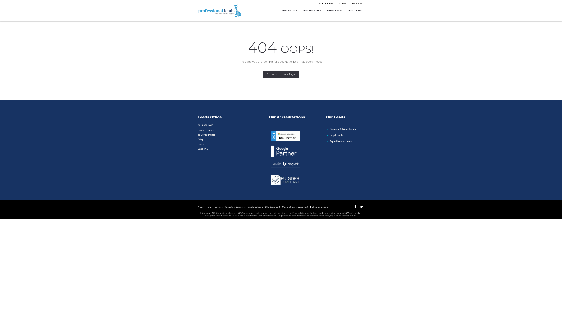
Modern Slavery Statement (295, 207)
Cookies (218, 207)
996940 (348, 213)
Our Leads (334, 10)
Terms (209, 207)
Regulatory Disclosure (235, 207)
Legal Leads (336, 135)
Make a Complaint (319, 207)
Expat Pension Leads (341, 141)
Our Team (354, 10)
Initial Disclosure (255, 207)
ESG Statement (272, 207)
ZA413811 (353, 215)
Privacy (201, 207)
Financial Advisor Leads (343, 129)
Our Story (289, 10)
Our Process (312, 10)
